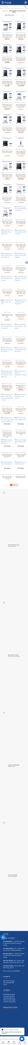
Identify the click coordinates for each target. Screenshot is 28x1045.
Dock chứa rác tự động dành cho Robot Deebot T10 (21, 455)
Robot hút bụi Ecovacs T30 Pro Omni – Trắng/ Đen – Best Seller (7, 222)
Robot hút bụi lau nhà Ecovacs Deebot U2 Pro (21, 433)
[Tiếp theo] (17, 485)
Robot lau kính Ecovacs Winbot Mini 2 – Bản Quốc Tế (20, 410)
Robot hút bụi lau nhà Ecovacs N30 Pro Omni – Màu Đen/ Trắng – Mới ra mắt (21, 129)
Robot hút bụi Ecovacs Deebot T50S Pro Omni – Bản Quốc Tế (21, 363)
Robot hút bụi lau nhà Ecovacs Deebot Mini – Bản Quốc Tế (21, 106)
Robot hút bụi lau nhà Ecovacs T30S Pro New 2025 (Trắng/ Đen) (7, 269)
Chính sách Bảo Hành (9, 996)
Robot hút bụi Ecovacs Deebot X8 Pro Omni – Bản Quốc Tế (7, 246)
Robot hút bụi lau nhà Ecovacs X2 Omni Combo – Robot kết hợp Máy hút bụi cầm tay (7, 434)
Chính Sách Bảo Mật (8, 982)
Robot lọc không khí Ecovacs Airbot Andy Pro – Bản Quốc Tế (7, 340)
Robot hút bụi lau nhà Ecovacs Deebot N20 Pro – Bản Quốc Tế (21, 222)
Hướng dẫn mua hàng (9, 994)
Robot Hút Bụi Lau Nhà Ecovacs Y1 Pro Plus (7, 152)
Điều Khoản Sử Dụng (8, 981)
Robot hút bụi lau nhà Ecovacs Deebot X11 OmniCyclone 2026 (21, 59)
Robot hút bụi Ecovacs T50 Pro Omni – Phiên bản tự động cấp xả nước (7, 176)
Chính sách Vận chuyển (9, 1000)
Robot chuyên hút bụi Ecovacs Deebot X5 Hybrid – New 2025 (21, 152)
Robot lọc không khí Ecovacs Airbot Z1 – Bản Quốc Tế (20, 340)
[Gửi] (25, 6)
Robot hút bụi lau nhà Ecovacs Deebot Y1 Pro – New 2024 (7, 292)
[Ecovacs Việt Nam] (6, 2)
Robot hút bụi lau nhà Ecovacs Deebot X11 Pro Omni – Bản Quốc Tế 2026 (7, 59)
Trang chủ (5, 10)
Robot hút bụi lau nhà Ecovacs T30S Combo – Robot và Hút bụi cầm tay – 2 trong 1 (7, 410)
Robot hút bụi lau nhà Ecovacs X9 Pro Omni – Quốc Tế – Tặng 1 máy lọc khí (7, 106)
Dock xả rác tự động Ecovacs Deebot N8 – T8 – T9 (7, 478)
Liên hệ (5, 984)
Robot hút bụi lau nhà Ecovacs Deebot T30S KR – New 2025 (21, 246)
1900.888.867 (11, 938)
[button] (25, 2)
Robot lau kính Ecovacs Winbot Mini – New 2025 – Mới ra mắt (20, 292)
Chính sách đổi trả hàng (9, 1001)
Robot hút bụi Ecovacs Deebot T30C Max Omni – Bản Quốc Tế (7, 363)
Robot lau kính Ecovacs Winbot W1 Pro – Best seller (7, 315)
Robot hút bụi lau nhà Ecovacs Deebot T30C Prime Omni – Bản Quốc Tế (7, 36)
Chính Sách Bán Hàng (9, 998)
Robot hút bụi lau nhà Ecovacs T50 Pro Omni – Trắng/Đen (21, 269)
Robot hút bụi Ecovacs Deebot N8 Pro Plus (21, 477)
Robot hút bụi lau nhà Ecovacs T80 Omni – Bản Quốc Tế (7, 199)
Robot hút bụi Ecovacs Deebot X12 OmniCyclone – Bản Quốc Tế (21, 387)
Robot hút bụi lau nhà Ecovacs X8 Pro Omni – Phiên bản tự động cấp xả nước (21, 176)
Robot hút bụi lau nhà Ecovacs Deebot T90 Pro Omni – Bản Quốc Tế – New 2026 (21, 83)
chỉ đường (18, 950)
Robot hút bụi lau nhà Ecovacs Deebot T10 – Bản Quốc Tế (7, 455)
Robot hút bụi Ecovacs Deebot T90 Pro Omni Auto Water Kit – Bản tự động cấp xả (7, 387)
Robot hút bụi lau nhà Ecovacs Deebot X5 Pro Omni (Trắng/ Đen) (21, 199)
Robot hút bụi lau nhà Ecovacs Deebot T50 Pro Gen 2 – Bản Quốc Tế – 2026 (7, 83)
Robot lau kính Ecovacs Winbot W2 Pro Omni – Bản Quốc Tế (20, 315)
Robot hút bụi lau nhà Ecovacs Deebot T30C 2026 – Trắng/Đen (7, 129)
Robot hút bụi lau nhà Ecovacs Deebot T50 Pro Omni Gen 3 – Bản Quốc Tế (21, 36)
